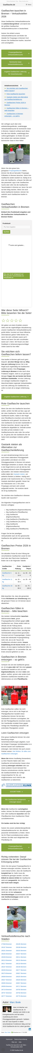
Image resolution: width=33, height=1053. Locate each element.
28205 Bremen (6, 954)
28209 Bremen (6, 957)
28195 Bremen (21, 944)
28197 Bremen (6, 947)
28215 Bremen (21, 960)
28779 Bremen (21, 996)
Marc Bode (15, 1002)
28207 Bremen (21, 954)
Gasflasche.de (9, 5)
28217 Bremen (6, 963)
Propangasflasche (15, 171)
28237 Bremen (6, 967)
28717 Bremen (21, 986)
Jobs (20, 1042)
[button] (3, 1050)
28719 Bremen (6, 989)
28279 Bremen (6, 973)
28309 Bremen (6, 976)
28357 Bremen (21, 983)
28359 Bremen (6, 986)
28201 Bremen (6, 950)
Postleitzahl (6, 223)
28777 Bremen (6, 996)
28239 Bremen (21, 967)
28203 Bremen (21, 950)
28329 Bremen (21, 980)
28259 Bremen (6, 970)
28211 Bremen (21, 957)
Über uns (14, 1042)
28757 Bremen (6, 993)
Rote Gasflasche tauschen (16, 94)
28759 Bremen (21, 993)
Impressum (9, 1039)
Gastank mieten (19, 474)
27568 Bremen (6, 944)
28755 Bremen (21, 989)
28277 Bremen (21, 970)
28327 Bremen (6, 980)
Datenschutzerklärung (20, 1039)
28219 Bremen (21, 963)
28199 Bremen (21, 947)
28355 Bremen (6, 983)
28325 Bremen (21, 976)
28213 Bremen (6, 960)
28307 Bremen (21, 973)
